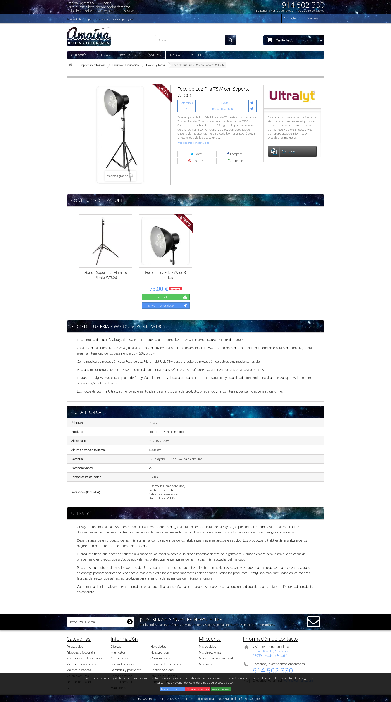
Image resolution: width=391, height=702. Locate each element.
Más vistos (153, 55)
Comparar (289, 151)
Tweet (198, 154)
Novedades (127, 55)
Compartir (236, 154)
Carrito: (284, 40)
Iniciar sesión (313, 18)
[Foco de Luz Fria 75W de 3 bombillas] (165, 241)
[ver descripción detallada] (193, 143)
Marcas (175, 55)
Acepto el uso (221, 689)
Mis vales (205, 664)
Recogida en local (123, 664)
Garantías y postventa (126, 670)
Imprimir (237, 161)
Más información (172, 689)
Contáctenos (292, 18)
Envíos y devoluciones (165, 664)
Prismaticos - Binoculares (84, 658)
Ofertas (103, 55)
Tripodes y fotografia (81, 652)
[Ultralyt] (292, 96)
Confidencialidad (162, 670)
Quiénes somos (161, 658)
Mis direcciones (210, 652)
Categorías (79, 55)
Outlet (196, 55)
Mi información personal (216, 658)
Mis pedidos (207, 646)
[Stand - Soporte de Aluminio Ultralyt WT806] (105, 241)
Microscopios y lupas (81, 664)
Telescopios (75, 646)
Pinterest (198, 161)
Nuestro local (159, 652)
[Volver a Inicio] (71, 65)
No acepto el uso (198, 689)
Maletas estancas (79, 670)
